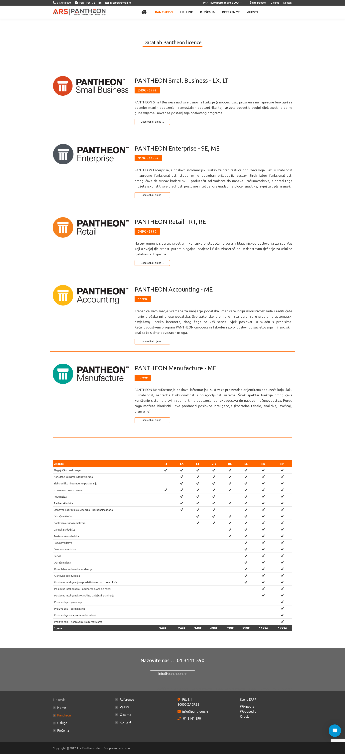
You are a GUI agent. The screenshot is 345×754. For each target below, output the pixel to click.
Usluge (62, 723)
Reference (127, 699)
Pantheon (64, 715)
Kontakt (287, 2)
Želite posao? (258, 2)
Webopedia (248, 711)
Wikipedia (247, 706)
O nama (275, 2)
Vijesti (124, 707)
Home (61, 707)
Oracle (244, 716)
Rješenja (63, 730)
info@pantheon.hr (120, 2)
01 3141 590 (64, 2)
